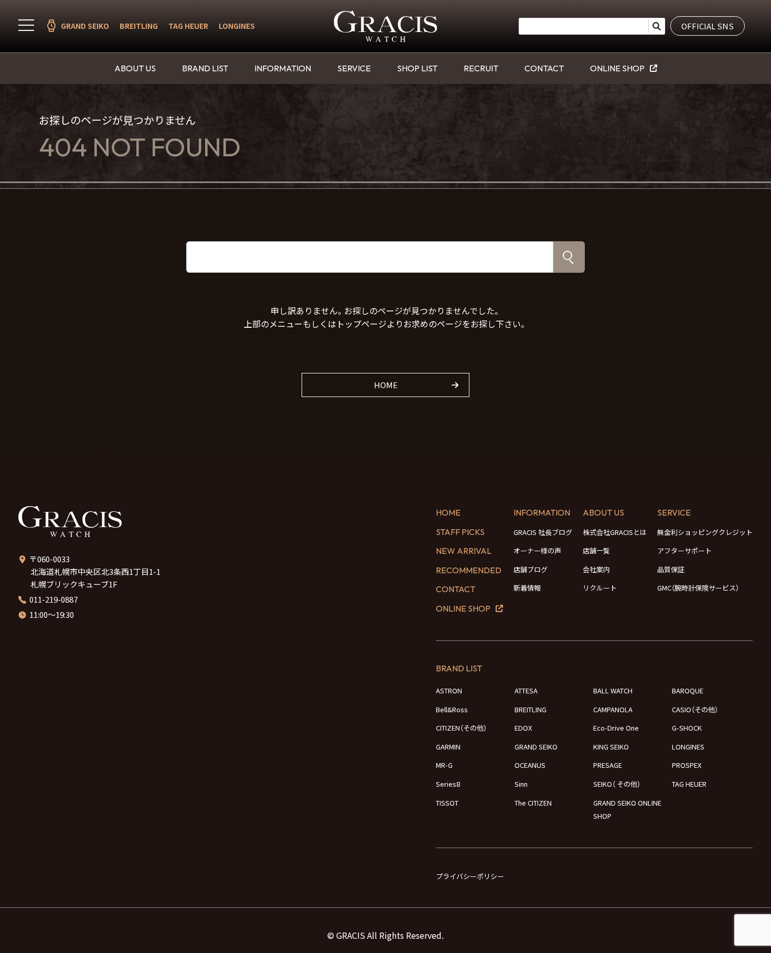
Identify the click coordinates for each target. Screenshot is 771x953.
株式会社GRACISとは (615, 532)
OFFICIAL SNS (707, 25)
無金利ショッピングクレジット (705, 532)
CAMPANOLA (613, 709)
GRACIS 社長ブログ (542, 532)
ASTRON (449, 690)
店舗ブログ (530, 569)
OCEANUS (530, 765)
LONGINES (237, 25)
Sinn (521, 784)
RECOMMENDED (468, 570)
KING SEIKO (611, 747)
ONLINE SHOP (617, 68)
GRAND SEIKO (85, 25)
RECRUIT (481, 68)
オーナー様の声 (537, 550)
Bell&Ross (452, 709)
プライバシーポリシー (470, 876)
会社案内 (596, 569)
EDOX (523, 728)
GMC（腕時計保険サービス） (698, 588)
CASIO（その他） (695, 709)
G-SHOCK (687, 728)
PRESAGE (607, 765)
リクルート (600, 588)
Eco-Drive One (616, 728)
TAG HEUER (188, 25)
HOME (386, 384)
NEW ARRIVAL (463, 550)
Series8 (448, 784)
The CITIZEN (533, 803)
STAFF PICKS (460, 532)
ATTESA (526, 690)
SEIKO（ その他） (616, 784)
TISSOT (447, 803)
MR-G (444, 765)
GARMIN (448, 747)
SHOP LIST (417, 68)
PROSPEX (686, 765)
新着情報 (527, 588)
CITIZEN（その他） (461, 728)
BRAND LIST (205, 68)
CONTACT (544, 68)
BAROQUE (687, 690)
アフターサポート (684, 550)
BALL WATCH (613, 690)
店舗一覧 (596, 550)
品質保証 (670, 569)
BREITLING (139, 25)
